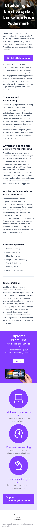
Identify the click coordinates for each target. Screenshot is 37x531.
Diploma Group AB (16, 524)
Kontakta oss (18, 515)
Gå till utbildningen (18, 58)
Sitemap (17, 517)
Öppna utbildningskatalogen (18, 499)
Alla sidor (17, 520)
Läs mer (19, 361)
